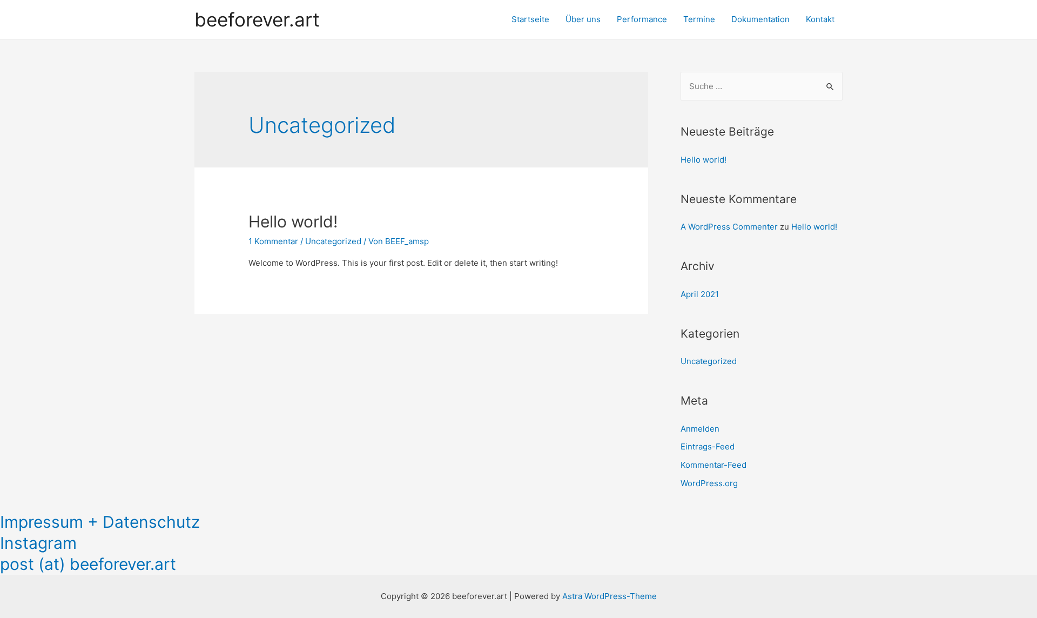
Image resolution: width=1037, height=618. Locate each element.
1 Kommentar (273, 241)
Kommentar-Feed (713, 465)
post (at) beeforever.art (88, 564)
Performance (642, 19)
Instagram (38, 543)
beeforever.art (257, 19)
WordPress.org (709, 483)
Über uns (583, 19)
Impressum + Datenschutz (100, 522)
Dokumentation (760, 19)
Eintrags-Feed (708, 446)
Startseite (530, 19)
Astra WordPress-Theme (609, 596)
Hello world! (293, 221)
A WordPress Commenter (729, 226)
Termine (699, 19)
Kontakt (820, 19)
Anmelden (700, 429)
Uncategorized (333, 241)
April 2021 (700, 294)
